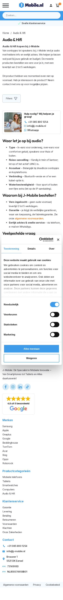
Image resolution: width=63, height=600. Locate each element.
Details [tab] (32, 248)
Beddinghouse (10, 442)
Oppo (5, 459)
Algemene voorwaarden (15, 584)
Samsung (7, 426)
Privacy (37, 584)
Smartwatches (10, 485)
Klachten (7, 527)
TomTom (7, 446)
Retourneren (9, 519)
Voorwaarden (9, 523)
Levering (7, 511)
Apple (5, 430)
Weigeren (31, 358)
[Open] (5, 5)
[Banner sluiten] (58, 240)
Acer (5, 451)
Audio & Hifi (8, 493)
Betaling (6, 515)
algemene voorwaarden (29, 218)
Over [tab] (51, 248)
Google (6, 438)
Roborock (7, 463)
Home (5, 32)
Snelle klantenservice (33, 23)
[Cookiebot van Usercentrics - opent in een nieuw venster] (40, 240)
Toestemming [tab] (11, 248)
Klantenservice (13, 501)
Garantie (6, 507)
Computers (8, 489)
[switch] (54, 314)
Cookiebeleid (53, 584)
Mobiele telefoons (12, 477)
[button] (58, 5)
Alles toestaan (32, 348)
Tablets (6, 481)
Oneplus (6, 434)
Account (52, 5)
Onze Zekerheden (12, 532)
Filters (9, 98)
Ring (4, 455)
